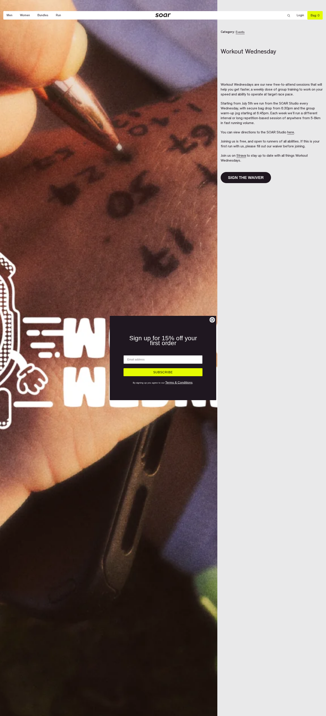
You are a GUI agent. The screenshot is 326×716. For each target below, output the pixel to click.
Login (302, 15)
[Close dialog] (212, 320)
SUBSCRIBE (163, 372)
